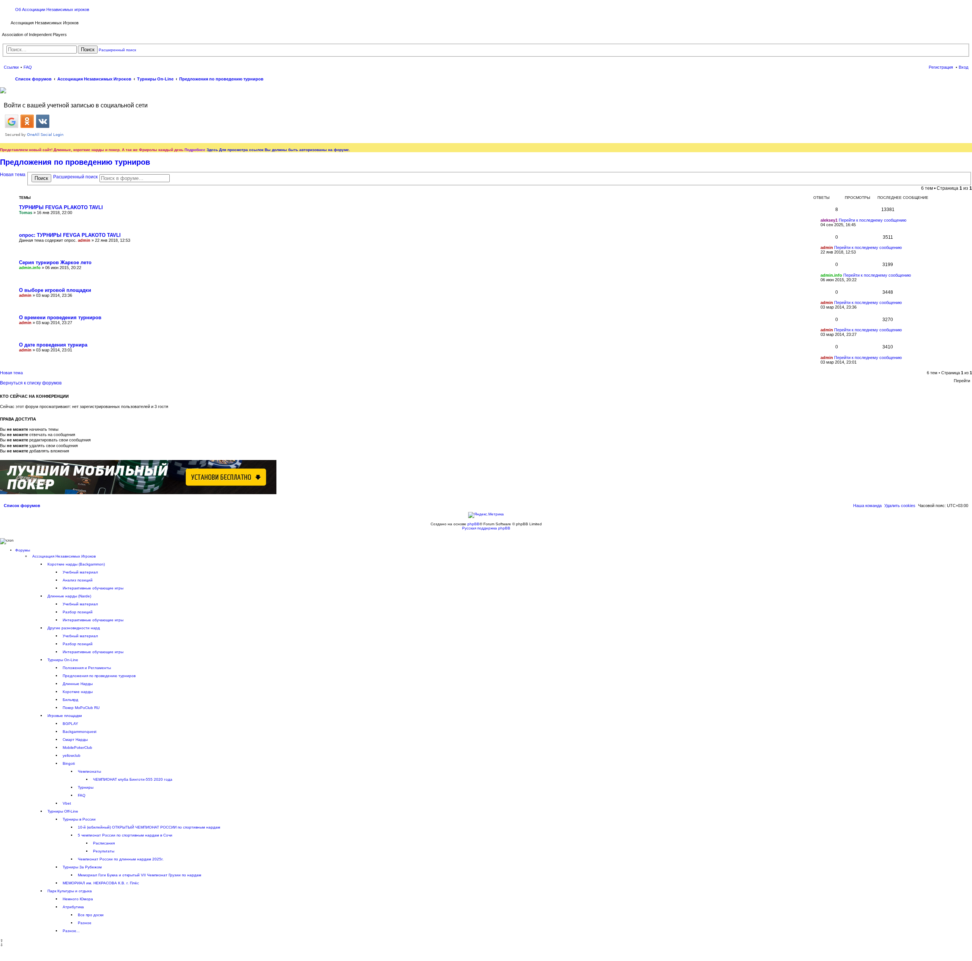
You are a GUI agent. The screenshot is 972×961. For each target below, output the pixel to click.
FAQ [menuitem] (28, 67)
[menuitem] (899, 505)
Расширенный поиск (117, 50)
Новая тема (12, 174)
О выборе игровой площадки (55, 290)
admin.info (30, 267)
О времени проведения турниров (60, 317)
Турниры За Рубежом (82, 867)
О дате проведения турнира (53, 345)
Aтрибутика (73, 907)
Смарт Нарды (75, 739)
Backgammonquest (79, 731)
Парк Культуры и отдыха (69, 891)
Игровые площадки (64, 716)
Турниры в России (79, 819)
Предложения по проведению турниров (75, 162)
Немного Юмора (78, 899)
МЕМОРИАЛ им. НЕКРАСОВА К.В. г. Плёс (101, 883)
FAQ (81, 795)
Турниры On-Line (62, 660)
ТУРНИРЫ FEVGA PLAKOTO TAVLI (61, 207)
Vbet (67, 803)
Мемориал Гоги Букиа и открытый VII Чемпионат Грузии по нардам (139, 875)
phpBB (473, 524)
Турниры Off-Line (62, 811)
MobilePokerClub (77, 747)
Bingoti (69, 763)
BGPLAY (70, 724)
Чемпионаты (89, 771)
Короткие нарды (78, 692)
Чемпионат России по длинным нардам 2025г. (121, 859)
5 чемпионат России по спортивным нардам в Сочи (125, 835)
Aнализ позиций (78, 580)
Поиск (88, 49)
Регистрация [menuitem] (941, 67)
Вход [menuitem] (963, 67)
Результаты (103, 851)
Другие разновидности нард (73, 628)
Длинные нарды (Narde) (69, 596)
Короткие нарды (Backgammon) (76, 564)
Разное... (71, 931)
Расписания (104, 843)
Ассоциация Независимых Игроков (64, 556)
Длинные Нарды (78, 684)
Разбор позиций (78, 612)
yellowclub (71, 755)
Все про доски (91, 915)
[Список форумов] (6, 22)
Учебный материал (80, 572)
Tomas (25, 212)
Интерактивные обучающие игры (93, 588)
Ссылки (11, 67)
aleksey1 (829, 220)
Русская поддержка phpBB (486, 528)
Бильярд (70, 700)
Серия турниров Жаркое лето (55, 262)
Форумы (22, 550)
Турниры (85, 787)
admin (84, 240)
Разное (85, 923)
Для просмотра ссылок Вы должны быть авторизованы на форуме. (284, 150)
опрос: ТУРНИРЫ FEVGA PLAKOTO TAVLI (70, 235)
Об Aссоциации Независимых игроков (52, 9)
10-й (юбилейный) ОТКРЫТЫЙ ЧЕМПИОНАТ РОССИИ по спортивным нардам (149, 827)
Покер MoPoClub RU (81, 708)
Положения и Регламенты (87, 668)
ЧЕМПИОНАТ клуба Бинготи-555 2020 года (132, 779)
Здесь (212, 150)
